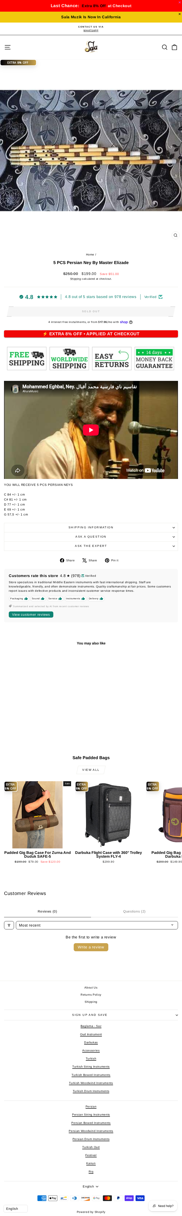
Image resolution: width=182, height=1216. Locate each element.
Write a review (91, 947)
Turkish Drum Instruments (91, 1091)
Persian (91, 1106)
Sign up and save (89, 1015)
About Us (90, 987)
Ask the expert (91, 546)
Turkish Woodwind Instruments (91, 1083)
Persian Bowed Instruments (90, 1123)
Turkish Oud (91, 1147)
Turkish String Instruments (91, 1066)
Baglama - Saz (91, 1026)
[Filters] (9, 925)
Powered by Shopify (91, 1212)
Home (90, 254)
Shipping (75, 278)
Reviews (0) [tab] (47, 911)
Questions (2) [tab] (134, 911)
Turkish (91, 1058)
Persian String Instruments (91, 1114)
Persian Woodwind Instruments (91, 1131)
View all (91, 769)
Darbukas (91, 1042)
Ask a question (91, 536)
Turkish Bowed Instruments (91, 1075)
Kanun (91, 1163)
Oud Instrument (91, 1034)
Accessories (91, 1050)
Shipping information (91, 527)
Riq (91, 1171)
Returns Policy (91, 994)
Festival (90, 1155)
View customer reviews (31, 614)
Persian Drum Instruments (91, 1139)
